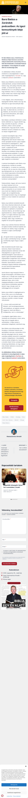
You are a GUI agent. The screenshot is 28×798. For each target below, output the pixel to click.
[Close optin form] (25, 384)
